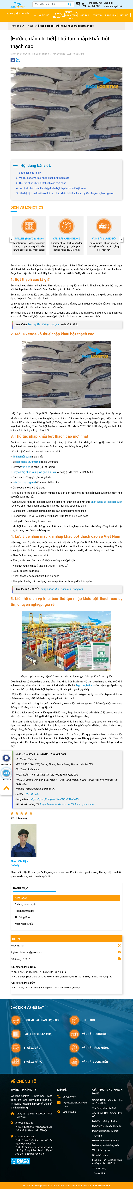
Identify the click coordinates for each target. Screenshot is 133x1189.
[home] (17, 4)
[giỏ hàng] (78, 4)
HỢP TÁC (84, 15)
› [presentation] (121, 239)
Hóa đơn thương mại (24, 482)
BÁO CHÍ (109, 15)
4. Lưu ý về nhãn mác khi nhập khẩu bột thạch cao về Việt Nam (51, 188)
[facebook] (13, 59)
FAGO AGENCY (102, 1185)
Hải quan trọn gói (40, 53)
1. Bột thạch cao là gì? (28, 172)
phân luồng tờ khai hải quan (106, 501)
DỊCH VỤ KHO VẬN (57, 15)
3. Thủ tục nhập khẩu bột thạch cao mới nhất (41, 183)
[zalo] (18, 59)
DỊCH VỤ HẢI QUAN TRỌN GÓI (71, 15)
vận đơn (25, 466)
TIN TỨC (97, 15)
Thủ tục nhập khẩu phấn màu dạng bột (61, 589)
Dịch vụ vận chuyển (20, 53)
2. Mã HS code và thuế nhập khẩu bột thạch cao (42, 177)
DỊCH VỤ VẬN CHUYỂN (17, 13)
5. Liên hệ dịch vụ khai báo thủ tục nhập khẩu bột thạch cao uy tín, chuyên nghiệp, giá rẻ (64, 193)
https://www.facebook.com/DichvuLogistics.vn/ (67, 804)
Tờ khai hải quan (22, 456)
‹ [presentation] (12, 239)
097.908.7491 (33, 794)
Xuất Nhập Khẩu (75, 53)
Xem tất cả (21, 897)
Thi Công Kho (58, 53)
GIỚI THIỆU (44, 15)
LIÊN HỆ (124, 15)
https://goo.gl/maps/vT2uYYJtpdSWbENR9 (54, 799)
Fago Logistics (83, 685)
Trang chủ (16, 26)
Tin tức (29, 26)
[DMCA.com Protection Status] (20, 1161)
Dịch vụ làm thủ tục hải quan (44, 324)
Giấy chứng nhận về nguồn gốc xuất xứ (34, 472)
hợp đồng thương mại (28, 461)
